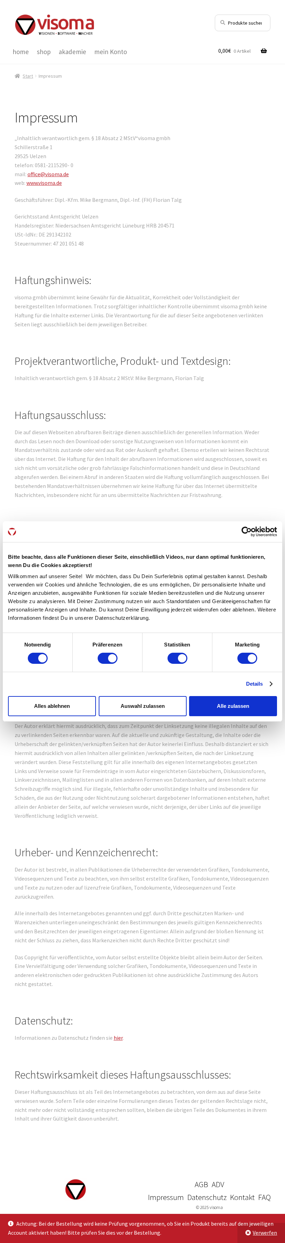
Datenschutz (207, 1197)
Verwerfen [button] (265, 1232)
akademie (72, 52)
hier (118, 1037)
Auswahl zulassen (143, 706)
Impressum (166, 1197)
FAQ (264, 1197)
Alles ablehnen (52, 706)
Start (28, 76)
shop (44, 52)
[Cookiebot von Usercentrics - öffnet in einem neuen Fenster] (246, 531)
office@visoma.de (48, 174)
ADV (218, 1184)
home (21, 52)
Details (254, 684)
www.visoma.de (44, 182)
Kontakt (242, 1197)
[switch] (107, 658)
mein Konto (110, 52)
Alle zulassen (233, 706)
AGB (201, 1184)
